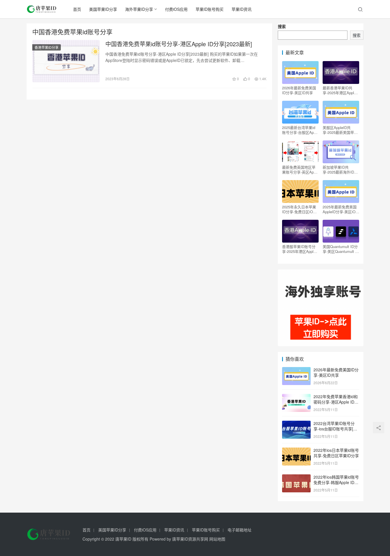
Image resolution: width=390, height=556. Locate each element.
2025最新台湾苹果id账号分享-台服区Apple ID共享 (300, 130)
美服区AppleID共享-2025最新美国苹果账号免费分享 (340, 130)
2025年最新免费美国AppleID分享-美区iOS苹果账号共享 (340, 209)
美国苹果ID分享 (103, 9)
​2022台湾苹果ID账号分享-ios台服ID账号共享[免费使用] (335, 428)
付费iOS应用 (176, 9)
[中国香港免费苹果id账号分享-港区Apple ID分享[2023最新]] (66, 61)
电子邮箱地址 (240, 529)
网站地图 (217, 539)
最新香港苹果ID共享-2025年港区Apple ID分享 (339, 90)
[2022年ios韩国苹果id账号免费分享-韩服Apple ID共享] (296, 477)
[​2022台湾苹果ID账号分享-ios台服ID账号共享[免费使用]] (296, 424)
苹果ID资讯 (242, 9)
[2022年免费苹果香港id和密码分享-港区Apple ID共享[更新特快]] (296, 397)
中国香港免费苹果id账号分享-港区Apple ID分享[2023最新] (178, 44)
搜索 (282, 26)
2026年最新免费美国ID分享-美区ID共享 (299, 90)
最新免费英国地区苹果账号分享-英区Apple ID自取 (300, 169)
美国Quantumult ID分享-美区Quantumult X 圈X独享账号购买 (340, 249)
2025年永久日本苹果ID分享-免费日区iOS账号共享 (299, 209)
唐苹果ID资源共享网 (190, 539)
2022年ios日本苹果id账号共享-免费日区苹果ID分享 (336, 453)
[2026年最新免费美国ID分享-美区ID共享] (296, 370)
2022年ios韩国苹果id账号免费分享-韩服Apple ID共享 (336, 482)
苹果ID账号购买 (210, 9)
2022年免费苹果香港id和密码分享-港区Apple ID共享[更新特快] (335, 402)
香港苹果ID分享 (47, 47)
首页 (77, 9)
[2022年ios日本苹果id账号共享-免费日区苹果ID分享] (296, 451)
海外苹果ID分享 (139, 9)
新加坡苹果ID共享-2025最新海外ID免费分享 (340, 169)
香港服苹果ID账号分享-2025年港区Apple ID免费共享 (298, 249)
